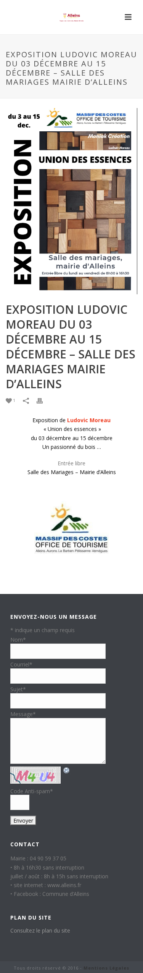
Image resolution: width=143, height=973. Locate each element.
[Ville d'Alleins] (71, 17)
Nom (18, 639)
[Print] (43, 400)
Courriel (21, 664)
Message (23, 714)
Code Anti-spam (31, 791)
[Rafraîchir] (67, 770)
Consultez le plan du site (40, 930)
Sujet (18, 689)
